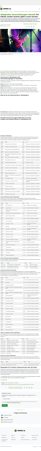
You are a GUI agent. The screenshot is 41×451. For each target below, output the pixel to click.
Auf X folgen (5, 417)
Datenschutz (4, 437)
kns (1, 380)
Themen (22, 437)
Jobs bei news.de (35, 435)
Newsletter (13, 439)
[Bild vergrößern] (40, 30)
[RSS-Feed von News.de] (40, 446)
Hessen (6, 382)
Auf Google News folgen (8, 419)
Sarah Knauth (8, 24)
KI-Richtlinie (34, 437)
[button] (30, 24)
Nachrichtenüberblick (25, 439)
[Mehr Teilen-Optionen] (34, 27)
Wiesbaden (16, 382)
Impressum (4, 435)
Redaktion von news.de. (30, 384)
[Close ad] (1, 6)
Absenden (5, 405)
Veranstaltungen (11, 382)
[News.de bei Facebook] (36, 446)
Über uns (13, 437)
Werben (13, 435)
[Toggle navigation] (39, 9)
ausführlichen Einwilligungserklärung (13, 402)
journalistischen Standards (18, 384)
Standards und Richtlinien (5, 440)
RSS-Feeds (23, 435)
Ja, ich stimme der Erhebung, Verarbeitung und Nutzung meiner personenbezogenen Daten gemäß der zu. (19, 402)
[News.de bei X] (38, 446)
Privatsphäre (34, 439)
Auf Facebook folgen (7, 415)
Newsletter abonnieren (8, 422)
